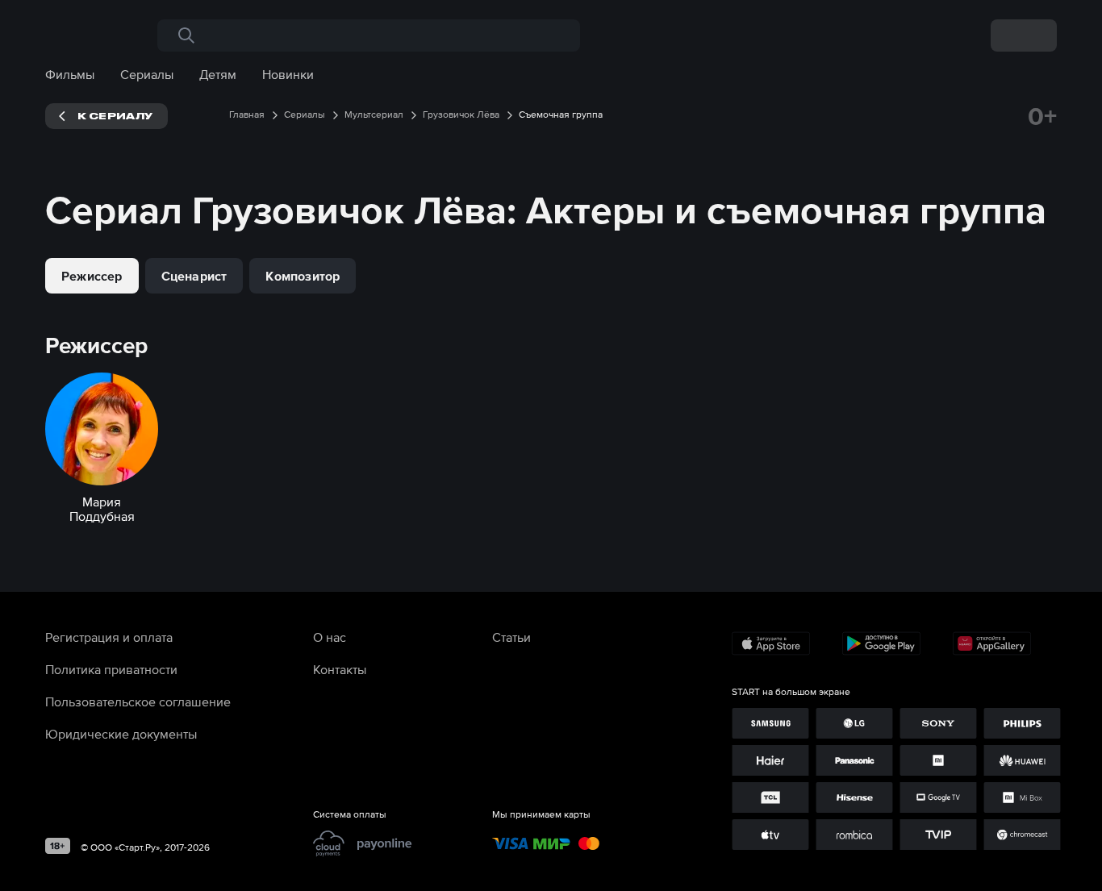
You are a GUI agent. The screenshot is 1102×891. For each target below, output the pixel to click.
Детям (217, 74)
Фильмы (69, 74)
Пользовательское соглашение (138, 701)
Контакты (339, 669)
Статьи (511, 637)
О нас (329, 637)
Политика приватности (111, 669)
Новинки (288, 74)
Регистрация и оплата (109, 637)
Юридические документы (121, 734)
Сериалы (146, 74)
